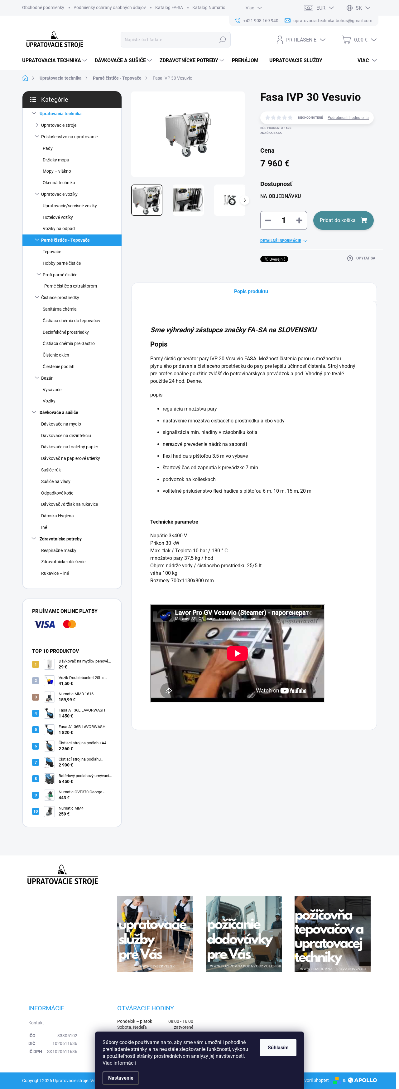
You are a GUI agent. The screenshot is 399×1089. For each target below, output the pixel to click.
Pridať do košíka (338, 220)
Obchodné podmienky (43, 7)
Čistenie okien (56, 354)
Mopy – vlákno (57, 171)
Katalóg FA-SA (169, 7)
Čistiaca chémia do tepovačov (71, 320)
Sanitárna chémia (60, 309)
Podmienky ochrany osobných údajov (110, 7)
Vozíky (49, 400)
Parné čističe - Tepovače (65, 240)
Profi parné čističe (60, 274)
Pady (48, 148)
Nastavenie (120, 1078)
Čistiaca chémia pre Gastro (69, 343)
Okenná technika (59, 182)
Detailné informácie (280, 241)
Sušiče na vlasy (55, 481)
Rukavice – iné (55, 573)
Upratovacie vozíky (59, 194)
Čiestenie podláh (59, 366)
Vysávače (52, 389)
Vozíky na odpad (59, 228)
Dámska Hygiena (57, 515)
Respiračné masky (58, 550)
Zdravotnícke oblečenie (63, 561)
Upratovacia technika (61, 113)
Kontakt (36, 1022)
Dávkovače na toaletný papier (69, 446)
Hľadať (222, 39)
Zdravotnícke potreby (61, 538)
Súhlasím (278, 1048)
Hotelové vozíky (58, 217)
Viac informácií (119, 1063)
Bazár (47, 378)
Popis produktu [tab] (251, 291)
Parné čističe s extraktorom (70, 285)
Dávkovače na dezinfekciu (66, 435)
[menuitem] (55, 60)
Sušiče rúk (51, 469)
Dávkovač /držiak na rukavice (69, 504)
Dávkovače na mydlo (61, 423)
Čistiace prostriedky (60, 297)
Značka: (271, 133)
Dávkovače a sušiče (59, 412)
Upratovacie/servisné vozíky (70, 205)
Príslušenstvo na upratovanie (69, 136)
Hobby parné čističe (62, 263)
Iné (44, 527)
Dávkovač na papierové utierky (70, 458)
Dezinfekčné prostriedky (66, 332)
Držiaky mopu (56, 159)
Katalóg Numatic (208, 7)
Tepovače (52, 251)
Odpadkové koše (57, 492)
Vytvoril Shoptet (313, 1080)
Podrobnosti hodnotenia (348, 118)
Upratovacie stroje (58, 125)
